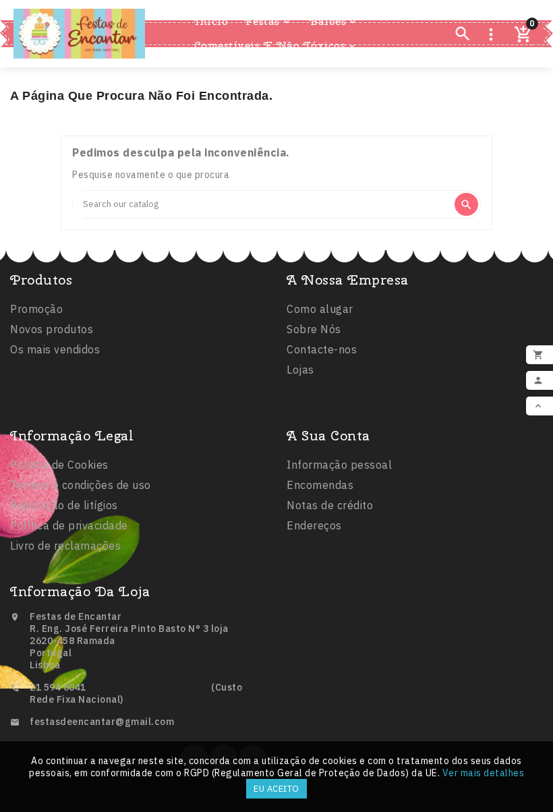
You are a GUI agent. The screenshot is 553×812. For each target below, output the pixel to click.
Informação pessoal (339, 464)
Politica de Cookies (59, 464)
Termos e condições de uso (80, 485)
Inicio (211, 21)
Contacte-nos (322, 349)
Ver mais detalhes (483, 773)
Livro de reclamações (65, 545)
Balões (333, 21)
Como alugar (320, 309)
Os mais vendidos (55, 349)
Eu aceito (276, 788)
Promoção (36, 309)
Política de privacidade (69, 525)
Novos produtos (51, 329)
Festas (268, 21)
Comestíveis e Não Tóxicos (276, 45)
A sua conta (328, 435)
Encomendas (320, 485)
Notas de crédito (330, 505)
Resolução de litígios (64, 505)
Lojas (300, 369)
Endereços (314, 525)
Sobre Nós (314, 329)
